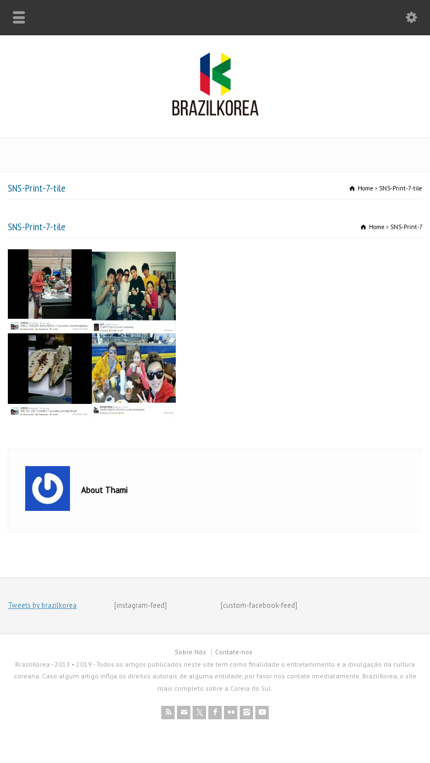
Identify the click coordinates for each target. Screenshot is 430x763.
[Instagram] (246, 712)
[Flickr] (230, 712)
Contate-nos (234, 652)
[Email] (183, 712)
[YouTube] (262, 712)
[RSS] (168, 712)
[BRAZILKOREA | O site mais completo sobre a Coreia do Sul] (215, 113)
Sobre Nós (190, 652)
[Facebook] (215, 712)
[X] (199, 712)
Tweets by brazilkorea (42, 605)
